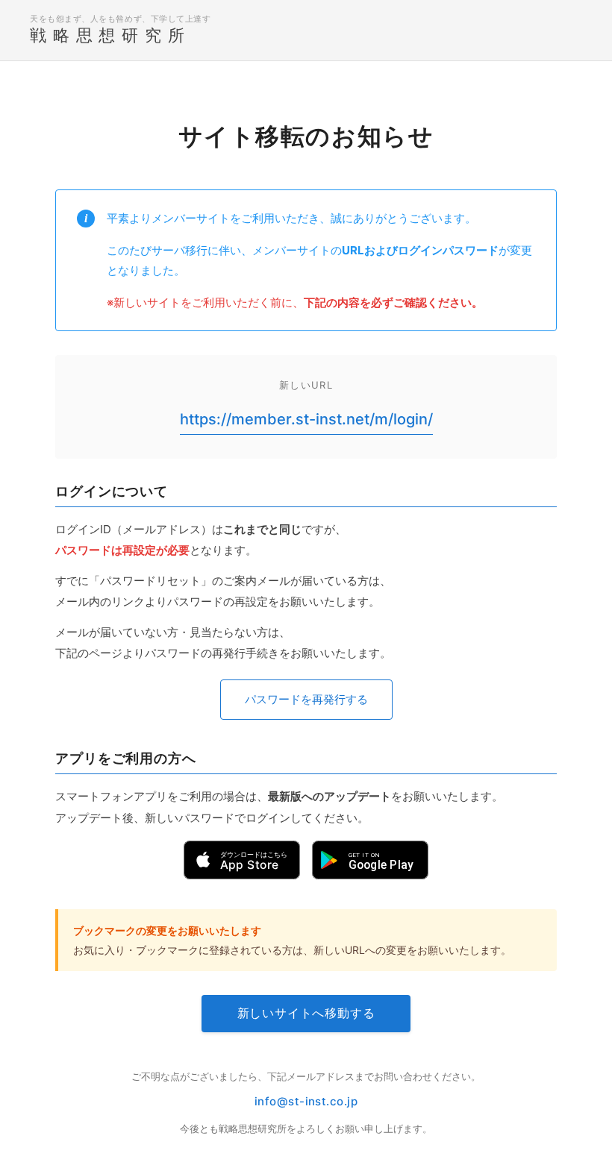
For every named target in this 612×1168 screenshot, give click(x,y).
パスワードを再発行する (306, 699)
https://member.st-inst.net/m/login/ (306, 419)
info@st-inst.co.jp (306, 1101)
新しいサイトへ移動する (306, 1012)
